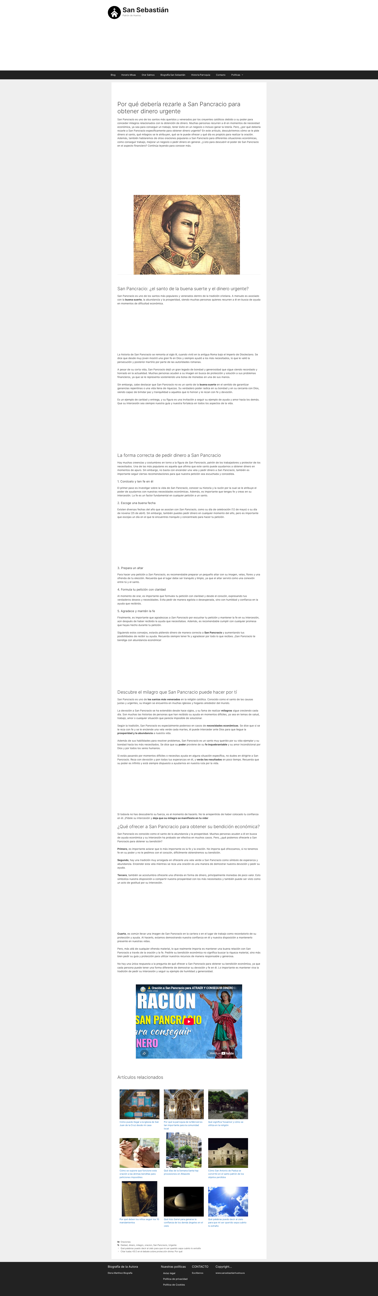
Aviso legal (169, 1273)
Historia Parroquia (200, 74)
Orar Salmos (148, 74)
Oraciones (126, 1242)
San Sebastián (146, 10)
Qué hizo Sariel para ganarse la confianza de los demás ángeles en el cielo (183, 1222)
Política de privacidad (175, 1278)
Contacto (220, 74)
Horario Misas (128, 74)
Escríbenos (197, 1273)
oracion (148, 1245)
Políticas (235, 74)
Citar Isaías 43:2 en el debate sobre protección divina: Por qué (151, 1251)
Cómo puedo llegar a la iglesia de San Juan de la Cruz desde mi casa (139, 1124)
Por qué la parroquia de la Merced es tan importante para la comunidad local (183, 1125)
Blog (113, 74)
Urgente (172, 1245)
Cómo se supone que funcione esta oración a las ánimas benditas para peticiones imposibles (138, 1174)
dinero (132, 1245)
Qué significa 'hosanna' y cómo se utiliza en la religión (225, 1124)
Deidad (124, 1245)
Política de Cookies (174, 1284)
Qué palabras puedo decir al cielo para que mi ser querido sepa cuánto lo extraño (227, 1222)
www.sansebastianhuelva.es (230, 1273)
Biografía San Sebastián (173, 74)
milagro (140, 1245)
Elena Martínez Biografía (120, 1273)
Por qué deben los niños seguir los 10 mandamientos (139, 1221)
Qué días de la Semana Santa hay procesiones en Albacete (181, 1172)
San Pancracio (160, 1245)
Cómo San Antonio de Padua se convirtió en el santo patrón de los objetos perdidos (226, 1174)
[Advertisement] (189, 47)
